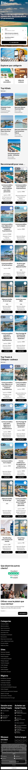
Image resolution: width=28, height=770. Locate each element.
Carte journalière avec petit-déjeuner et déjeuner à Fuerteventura (7, 337)
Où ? (6, 29)
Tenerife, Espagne (5, 663)
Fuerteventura (4, 112)
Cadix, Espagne (4, 665)
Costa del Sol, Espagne (6, 658)
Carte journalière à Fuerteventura (7, 264)
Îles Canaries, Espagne (6, 684)
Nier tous (14, 764)
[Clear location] (23, 30)
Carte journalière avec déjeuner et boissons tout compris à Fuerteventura (7, 227)
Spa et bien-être (4, 632)
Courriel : (3, 610)
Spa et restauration (5, 628)
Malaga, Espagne (5, 660)
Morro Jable (18, 111)
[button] (14, 34)
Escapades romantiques (6, 634)
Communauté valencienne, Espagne (9, 691)
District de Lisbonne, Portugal (8, 697)
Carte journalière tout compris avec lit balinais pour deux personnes (7, 188)
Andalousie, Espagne (5, 680)
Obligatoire (4, 756)
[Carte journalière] (14, 54)
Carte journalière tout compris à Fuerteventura (21, 186)
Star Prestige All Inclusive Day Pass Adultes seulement (21, 336)
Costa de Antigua (5, 111)
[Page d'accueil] (4, 2)
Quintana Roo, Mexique (6, 695)
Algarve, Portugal (5, 693)
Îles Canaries (10, 11)
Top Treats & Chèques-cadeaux (9, 358)
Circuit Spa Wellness (21, 538)
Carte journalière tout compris (21, 225)
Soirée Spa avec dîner (21, 300)
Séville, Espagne (4, 669)
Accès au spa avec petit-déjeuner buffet (21, 265)
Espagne (3, 11)
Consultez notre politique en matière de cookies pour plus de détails (14, 753)
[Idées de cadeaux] (21, 73)
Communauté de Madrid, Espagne (9, 687)
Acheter (7, 202)
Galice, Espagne (4, 689)
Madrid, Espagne (4, 656)
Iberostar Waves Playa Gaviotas (6, 130)
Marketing (4, 758)
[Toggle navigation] (26, 2)
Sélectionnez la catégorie (11, 33)
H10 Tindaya (6, 273)
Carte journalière (7, 81)
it (22, 740)
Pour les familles (4, 643)
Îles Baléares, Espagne (6, 678)
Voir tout (3, 91)
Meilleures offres (4, 645)
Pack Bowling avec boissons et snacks (7, 539)
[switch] (24, 38)
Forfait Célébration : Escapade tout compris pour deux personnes (21, 464)
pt (25, 740)
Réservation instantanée (6, 639)
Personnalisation (18, 758)
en (16, 740)
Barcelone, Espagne (5, 654)
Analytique (17, 756)
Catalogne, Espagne (5, 682)
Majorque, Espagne (5, 652)
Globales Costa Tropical (6, 108)
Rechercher (15, 42)
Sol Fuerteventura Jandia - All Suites (13, 154)
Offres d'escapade (5, 630)
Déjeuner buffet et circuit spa (7, 300)
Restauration (4, 636)
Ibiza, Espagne (4, 667)
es (19, 740)
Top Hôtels (6, 88)
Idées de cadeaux (21, 81)
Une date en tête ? (9, 37)
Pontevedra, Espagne (6, 671)
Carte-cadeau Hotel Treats (7, 641)
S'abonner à (22, 613)
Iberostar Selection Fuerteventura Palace (21, 131)
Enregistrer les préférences (14, 761)
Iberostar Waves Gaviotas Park (20, 108)
